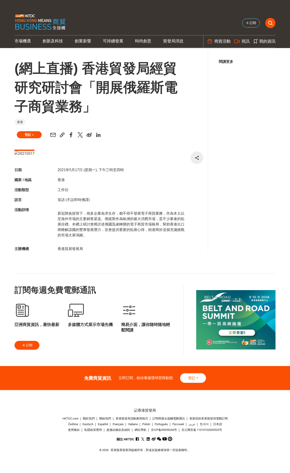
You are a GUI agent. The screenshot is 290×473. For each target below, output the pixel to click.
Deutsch (87, 424)
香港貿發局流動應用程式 (132, 418)
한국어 (204, 424)
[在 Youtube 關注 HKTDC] (164, 439)
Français (118, 424)
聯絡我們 (105, 418)
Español (103, 424)
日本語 (217, 424)
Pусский (178, 424)
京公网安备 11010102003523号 (201, 430)
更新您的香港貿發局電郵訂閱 (208, 418)
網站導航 (140, 430)
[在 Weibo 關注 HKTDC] (154, 439)
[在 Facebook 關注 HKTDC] (137, 439)
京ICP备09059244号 (164, 430)
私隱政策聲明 (93, 430)
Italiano (133, 424)
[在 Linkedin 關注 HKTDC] (148, 439)
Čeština (73, 424)
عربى (191, 424)
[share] (197, 157)
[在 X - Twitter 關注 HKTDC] (143, 439)
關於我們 (89, 418)
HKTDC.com (70, 418)
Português (161, 424)
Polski (146, 424)
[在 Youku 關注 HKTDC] (170, 439)
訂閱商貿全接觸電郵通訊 (168, 418)
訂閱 (29, 345)
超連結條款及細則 (118, 430)
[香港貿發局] (145, 410)
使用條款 (74, 430)
